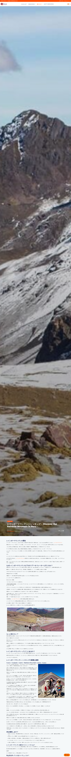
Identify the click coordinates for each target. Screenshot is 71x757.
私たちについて (67, 0)
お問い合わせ (61, 0)
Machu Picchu (31, 4)
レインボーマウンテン (58, 542)
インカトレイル (23, 4)
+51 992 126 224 (4, 0)
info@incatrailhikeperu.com (12, 0)
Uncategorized (9, 521)
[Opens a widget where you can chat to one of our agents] (67, 755)
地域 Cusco (39, 4)
